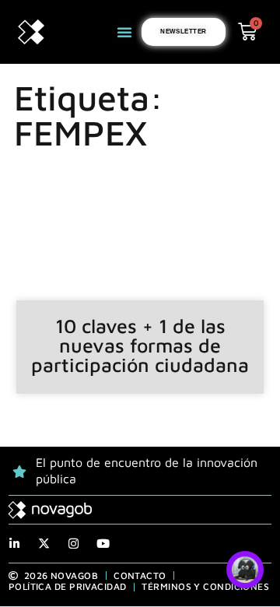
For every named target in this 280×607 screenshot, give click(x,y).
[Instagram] (73, 543)
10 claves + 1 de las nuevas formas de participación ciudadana (140, 345)
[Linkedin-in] (14, 543)
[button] (124, 32)
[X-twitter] (44, 543)
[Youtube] (103, 543)
